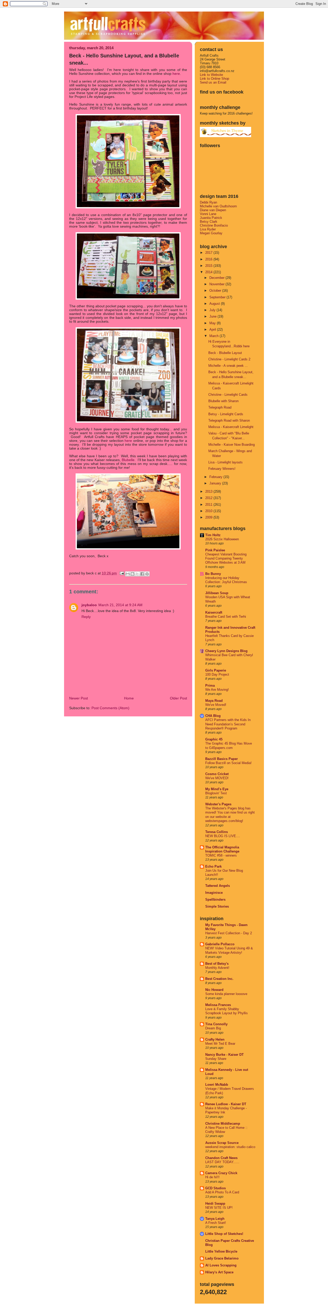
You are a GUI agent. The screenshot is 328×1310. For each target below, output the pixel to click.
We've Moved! (215, 705)
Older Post (178, 698)
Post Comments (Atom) (110, 708)
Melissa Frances (218, 1005)
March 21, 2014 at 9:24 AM (120, 605)
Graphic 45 (213, 739)
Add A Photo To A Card (222, 1192)
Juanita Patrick (211, 218)
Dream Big (213, 1028)
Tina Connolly (216, 1024)
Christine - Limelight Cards (228, 395)
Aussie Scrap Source (222, 1143)
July (213, 310)
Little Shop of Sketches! (224, 1234)
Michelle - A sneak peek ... (228, 366)
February (216, 477)
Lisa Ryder (208, 229)
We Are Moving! (217, 690)
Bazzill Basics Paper (221, 759)
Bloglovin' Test (216, 793)
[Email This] (127, 573)
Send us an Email (213, 82)
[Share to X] (137, 573)
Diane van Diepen (213, 210)
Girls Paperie (215, 670)
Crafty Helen (214, 1039)
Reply (86, 617)
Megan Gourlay (211, 233)
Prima (210, 685)
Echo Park (213, 866)
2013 (209, 491)
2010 (209, 511)
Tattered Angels (217, 886)
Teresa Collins (216, 832)
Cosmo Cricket (217, 774)
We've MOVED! (217, 778)
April (213, 329)
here (176, 74)
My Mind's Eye (216, 789)
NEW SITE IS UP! (219, 1208)
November (217, 284)
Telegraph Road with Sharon (229, 420)
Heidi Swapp (215, 1203)
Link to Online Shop (214, 78)
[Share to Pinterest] (147, 573)
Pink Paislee (215, 550)
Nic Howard (214, 990)
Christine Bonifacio (214, 225)
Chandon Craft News (221, 1158)
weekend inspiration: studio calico (230, 1147)
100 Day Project (217, 674)
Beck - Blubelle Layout (225, 353)
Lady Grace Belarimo (222, 1258)
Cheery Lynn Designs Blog (226, 651)
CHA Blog (213, 716)
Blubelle (128, 460)
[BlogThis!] (132, 573)
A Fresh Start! (215, 1223)
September (218, 297)
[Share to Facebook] (142, 573)
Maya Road (214, 701)
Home (129, 698)
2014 (209, 272)
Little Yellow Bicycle (221, 1251)
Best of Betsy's (217, 964)
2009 (209, 517)
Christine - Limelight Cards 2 (229, 359)
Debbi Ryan (208, 202)
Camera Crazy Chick (221, 1173)
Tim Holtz (213, 535)
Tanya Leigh (214, 1219)
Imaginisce (214, 893)
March (214, 336)
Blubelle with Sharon (223, 401)
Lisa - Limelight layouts (225, 462)
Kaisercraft (213, 612)
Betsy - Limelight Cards (225, 414)
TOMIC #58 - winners (221, 855)
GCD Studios (215, 1188)
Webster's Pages (218, 804)
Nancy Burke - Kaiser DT (224, 1055)
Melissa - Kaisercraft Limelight (230, 427)
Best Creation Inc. (219, 979)
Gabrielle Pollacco (219, 944)
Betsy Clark (208, 222)
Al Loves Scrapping (221, 1265)
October (215, 290)
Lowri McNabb (216, 1084)
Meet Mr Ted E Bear (220, 1043)
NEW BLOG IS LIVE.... (222, 836)
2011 (209, 504)
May (213, 323)
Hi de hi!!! (212, 1177)
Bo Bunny (213, 574)
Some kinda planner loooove (226, 994)
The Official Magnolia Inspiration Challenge (222, 849)
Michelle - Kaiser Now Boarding (231, 444)
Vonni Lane (208, 214)
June (213, 316)
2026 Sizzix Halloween (222, 539)
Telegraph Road (219, 407)
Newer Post (78, 698)
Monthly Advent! (217, 968)
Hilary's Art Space (219, 1272)
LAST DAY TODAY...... (222, 1162)
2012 (209, 498)
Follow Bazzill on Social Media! (228, 763)
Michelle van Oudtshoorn (218, 206)
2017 (209, 253)
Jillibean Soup (216, 593)
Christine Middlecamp (222, 1123)
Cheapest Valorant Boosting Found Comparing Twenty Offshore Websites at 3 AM (226, 559)
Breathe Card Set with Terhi (225, 616)
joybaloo (89, 605)
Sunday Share (215, 1059)
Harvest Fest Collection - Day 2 (228, 933)
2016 (209, 259)
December (217, 278)
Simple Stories (217, 906)
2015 (209, 266)
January (215, 483)
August (215, 304)
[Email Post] (121, 573)
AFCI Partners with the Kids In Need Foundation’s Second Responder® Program (228, 724)
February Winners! (221, 469)
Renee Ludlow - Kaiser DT (225, 1104)
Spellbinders (215, 899)
